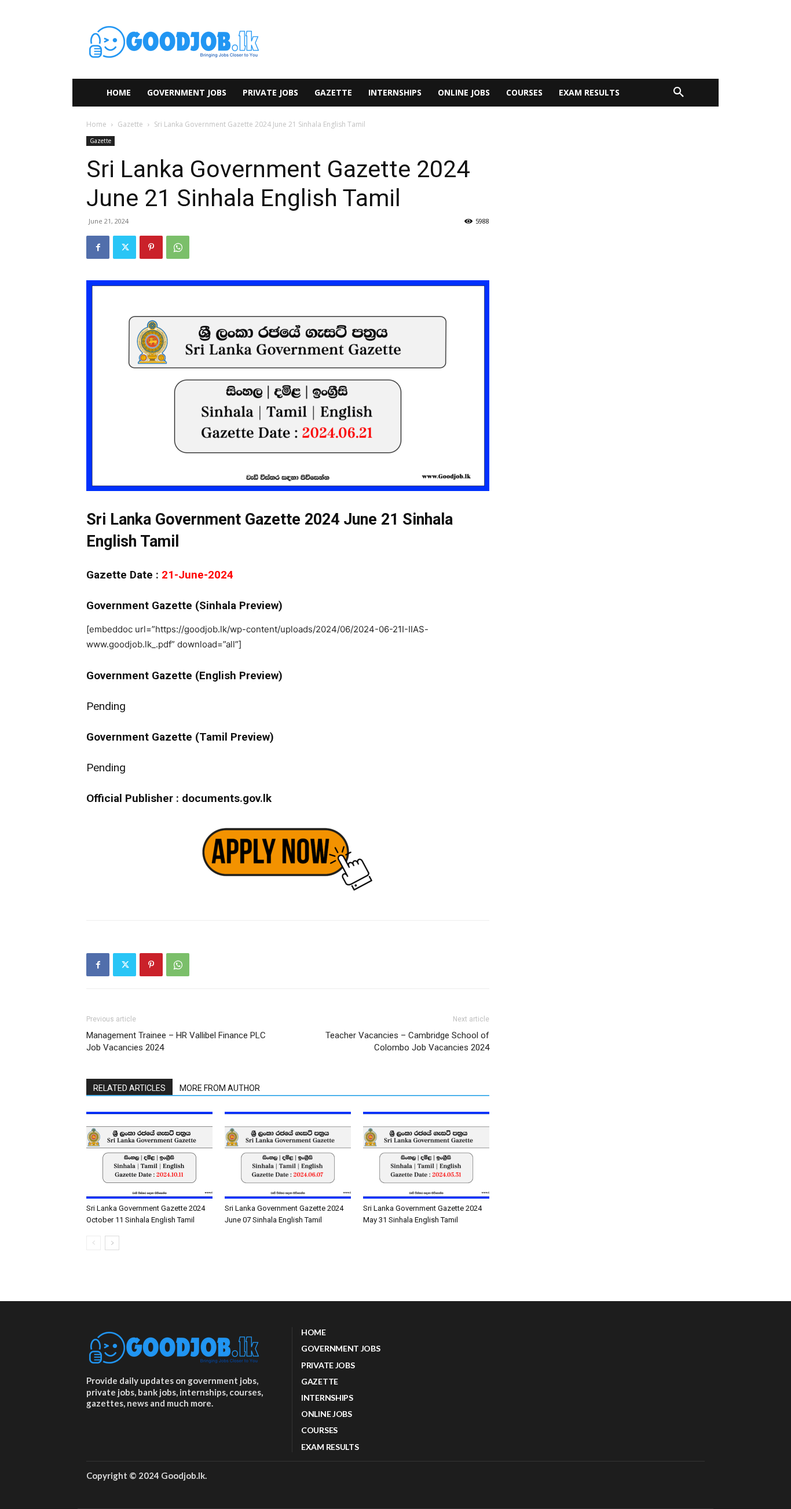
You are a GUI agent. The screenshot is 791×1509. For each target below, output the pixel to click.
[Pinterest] (151, 247)
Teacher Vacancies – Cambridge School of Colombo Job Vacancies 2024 (407, 1041)
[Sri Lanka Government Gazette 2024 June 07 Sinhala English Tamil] (288, 1155)
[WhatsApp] (177, 247)
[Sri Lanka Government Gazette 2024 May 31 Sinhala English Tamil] (426, 1155)
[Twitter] (124, 247)
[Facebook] (97, 247)
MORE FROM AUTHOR (220, 1088)
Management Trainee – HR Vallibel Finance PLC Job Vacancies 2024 (176, 1041)
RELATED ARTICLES (129, 1088)
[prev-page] (93, 1243)
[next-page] (112, 1243)
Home (96, 124)
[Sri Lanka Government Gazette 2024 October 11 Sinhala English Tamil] (149, 1155)
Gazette (130, 124)
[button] (679, 93)
